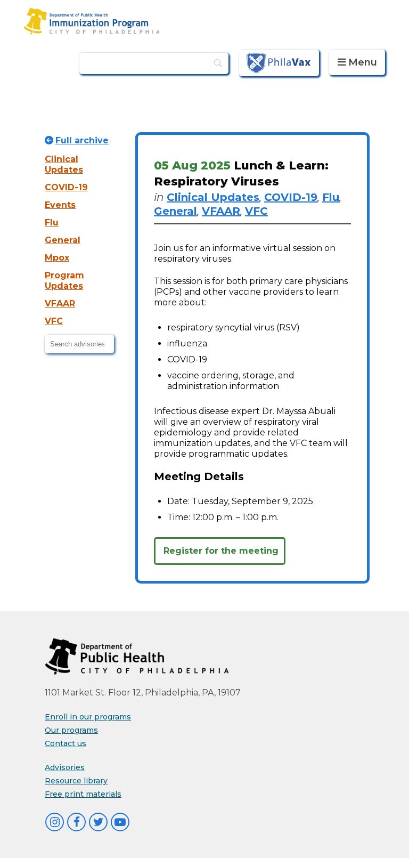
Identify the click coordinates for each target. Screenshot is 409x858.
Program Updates (64, 280)
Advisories (65, 767)
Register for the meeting (221, 551)
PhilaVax (279, 62)
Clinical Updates (64, 164)
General (62, 240)
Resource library (76, 781)
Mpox (57, 258)
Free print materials (83, 794)
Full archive (82, 140)
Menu (362, 62)
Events (60, 205)
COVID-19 (66, 187)
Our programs (71, 730)
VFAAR (60, 303)
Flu (52, 222)
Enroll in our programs (88, 717)
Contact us (65, 743)
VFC (54, 321)
